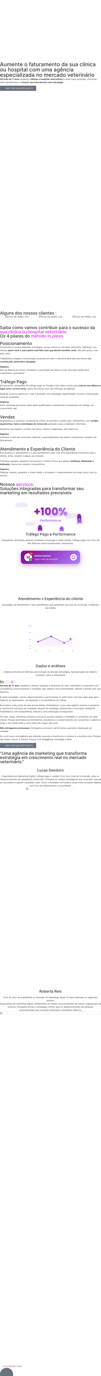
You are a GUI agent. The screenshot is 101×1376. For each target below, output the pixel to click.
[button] (2, 316)
